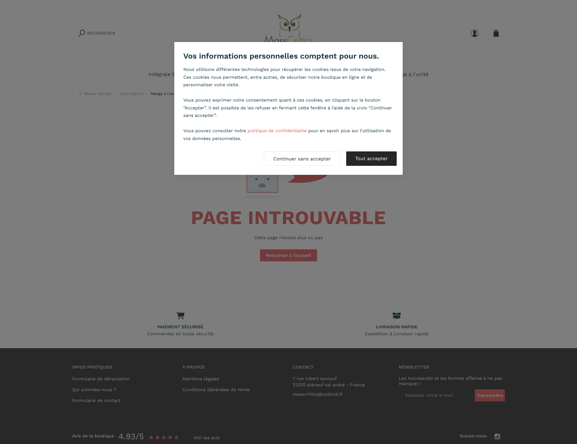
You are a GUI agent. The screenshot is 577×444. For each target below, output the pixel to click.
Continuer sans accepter (302, 159)
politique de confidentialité (277, 130)
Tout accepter (371, 158)
